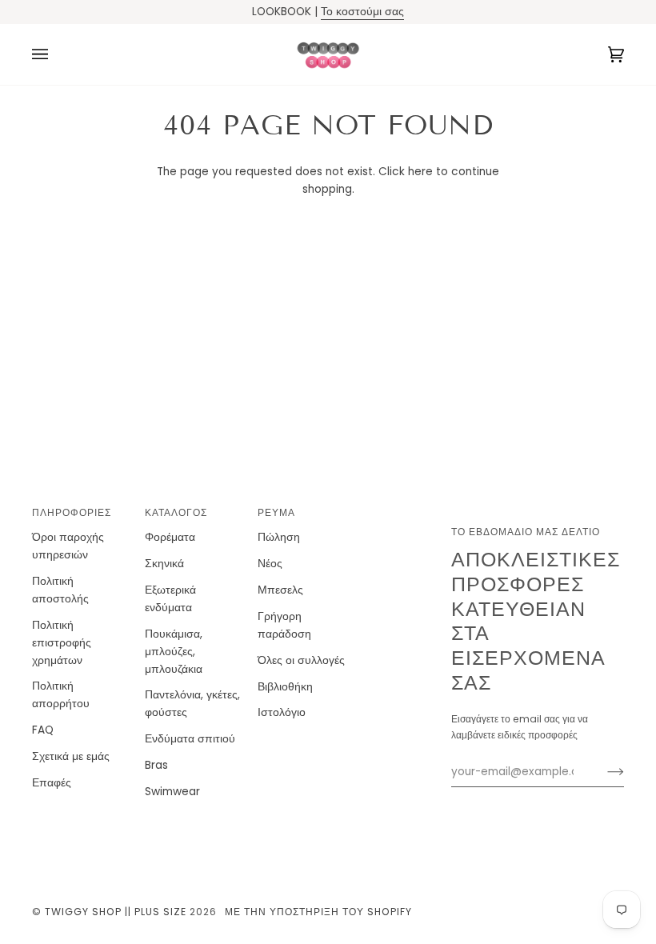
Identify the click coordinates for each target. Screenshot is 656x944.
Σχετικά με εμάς (71, 756)
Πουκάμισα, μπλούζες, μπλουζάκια (173, 651)
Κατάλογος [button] (176, 512)
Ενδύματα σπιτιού (190, 738)
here (420, 171)
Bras (156, 765)
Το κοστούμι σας (362, 11)
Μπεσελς (280, 590)
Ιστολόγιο (282, 712)
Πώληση (279, 537)
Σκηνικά (164, 563)
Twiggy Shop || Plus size (115, 911)
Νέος (270, 563)
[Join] (603, 772)
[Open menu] (56, 54)
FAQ (43, 730)
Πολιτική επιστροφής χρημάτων (61, 643)
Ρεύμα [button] (276, 512)
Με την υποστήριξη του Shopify (318, 911)
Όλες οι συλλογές (301, 660)
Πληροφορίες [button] (71, 512)
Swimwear (172, 791)
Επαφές (51, 782)
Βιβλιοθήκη (285, 686)
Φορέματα (170, 537)
